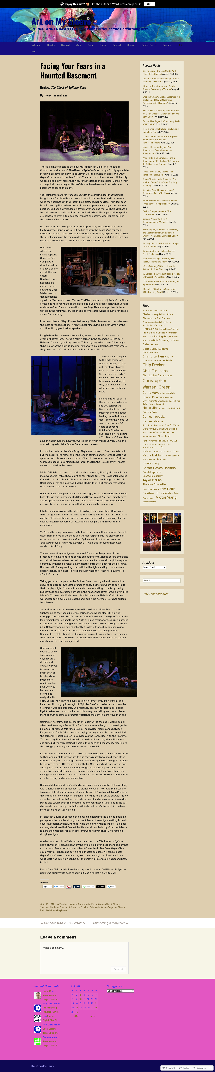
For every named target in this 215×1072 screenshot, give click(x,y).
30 (76, 1012)
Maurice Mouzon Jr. (153, 447)
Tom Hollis (167, 489)
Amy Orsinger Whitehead (154, 325)
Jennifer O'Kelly (172, 425)
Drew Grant (168, 397)
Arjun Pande (91, 904)
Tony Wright (164, 493)
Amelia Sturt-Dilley (163, 322)
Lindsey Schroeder (151, 444)
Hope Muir (166, 408)
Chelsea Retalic (164, 360)
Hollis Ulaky (151, 408)
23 (76, 1007)
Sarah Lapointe (152, 472)
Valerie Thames (149, 498)
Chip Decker (154, 365)
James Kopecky (154, 416)
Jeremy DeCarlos (154, 428)
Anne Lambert (151, 332)
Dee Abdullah (168, 393)
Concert (117, 45)
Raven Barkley (172, 455)
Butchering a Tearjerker (111, 923)
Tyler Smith (174, 493)
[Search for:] (181, 45)
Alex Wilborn (149, 322)
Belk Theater (148, 337)
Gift (149, 4)
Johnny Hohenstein (164, 432)
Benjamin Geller (171, 337)
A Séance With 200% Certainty (62, 923)
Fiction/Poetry (148, 45)
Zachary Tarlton (149, 502)
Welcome (35, 45)
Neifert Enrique (173, 451)
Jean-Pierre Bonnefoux (153, 425)
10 (80, 999)
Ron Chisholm (149, 459)
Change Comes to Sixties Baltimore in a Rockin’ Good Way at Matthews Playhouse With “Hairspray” (161, 100)
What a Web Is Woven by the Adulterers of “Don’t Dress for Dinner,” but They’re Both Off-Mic (161, 113)
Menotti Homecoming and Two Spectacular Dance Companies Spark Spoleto (157, 150)
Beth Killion (148, 340)
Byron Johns (172, 340)
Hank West (160, 404)
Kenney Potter (150, 440)
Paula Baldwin (153, 455)
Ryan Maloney (151, 463)
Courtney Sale (87, 907)
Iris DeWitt (175, 408)
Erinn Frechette (150, 401)
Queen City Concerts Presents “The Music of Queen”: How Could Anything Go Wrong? (160, 182)
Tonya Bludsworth (150, 493)
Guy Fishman (174, 401)
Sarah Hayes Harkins (159, 468)
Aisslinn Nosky (150, 314)
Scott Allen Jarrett (153, 476)
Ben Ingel (159, 336)
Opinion (131, 45)
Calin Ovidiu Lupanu (155, 348)
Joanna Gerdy (149, 433)
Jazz (78, 45)
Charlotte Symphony (158, 356)
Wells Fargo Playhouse (56, 910)
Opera (90, 45)
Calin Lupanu (151, 344)
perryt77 (47, 991)
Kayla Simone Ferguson (106, 907)
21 (96, 1003)
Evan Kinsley (163, 401)
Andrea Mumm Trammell (169, 329)
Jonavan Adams (150, 436)
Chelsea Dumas (150, 360)
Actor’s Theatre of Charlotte (155, 310)
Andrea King (150, 328)
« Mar (76, 1016)
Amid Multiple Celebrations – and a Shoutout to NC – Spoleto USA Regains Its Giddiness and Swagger (161, 161)
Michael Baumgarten (154, 451)
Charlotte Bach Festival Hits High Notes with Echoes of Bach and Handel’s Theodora (161, 139)
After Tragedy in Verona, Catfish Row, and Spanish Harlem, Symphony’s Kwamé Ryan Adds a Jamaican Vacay (160, 233)
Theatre (51, 45)
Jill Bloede (171, 428)
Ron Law (161, 459)
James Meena (153, 421)
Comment (118, 969)
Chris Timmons (155, 371)
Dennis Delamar (153, 397)
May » (92, 1016)
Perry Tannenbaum (156, 594)
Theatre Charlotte (154, 484)
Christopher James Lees (157, 375)
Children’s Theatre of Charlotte (65, 907)
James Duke (150, 412)
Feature (167, 45)
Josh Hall (164, 436)
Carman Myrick (105, 904)
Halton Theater (149, 404)
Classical (65, 45)
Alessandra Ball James (156, 318)
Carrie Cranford (150, 352)
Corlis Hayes (152, 393)
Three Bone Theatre (151, 489)
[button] (146, 518)
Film (33, 51)
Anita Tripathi (78, 904)
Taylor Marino (152, 480)
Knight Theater (167, 440)
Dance (103, 45)
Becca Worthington (168, 333)
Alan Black (166, 314)
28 (96, 1007)
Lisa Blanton (165, 444)
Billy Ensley (159, 340)
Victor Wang (166, 497)
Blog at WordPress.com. (42, 1066)
